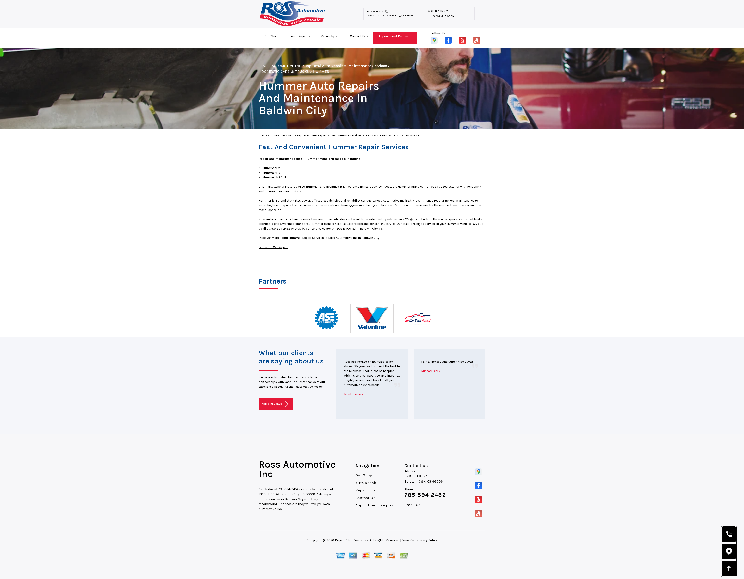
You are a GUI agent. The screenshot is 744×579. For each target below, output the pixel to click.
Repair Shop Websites (351, 540)
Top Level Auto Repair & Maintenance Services (346, 66)
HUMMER (321, 71)
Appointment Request (394, 36)
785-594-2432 (376, 11)
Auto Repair (299, 36)
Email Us (412, 505)
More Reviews (272, 404)
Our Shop (271, 36)
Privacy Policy (427, 540)
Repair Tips (329, 36)
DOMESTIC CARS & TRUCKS (285, 71)
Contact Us (357, 36)
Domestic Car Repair (273, 247)
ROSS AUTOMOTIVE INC (281, 66)
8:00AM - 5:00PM (444, 16)
